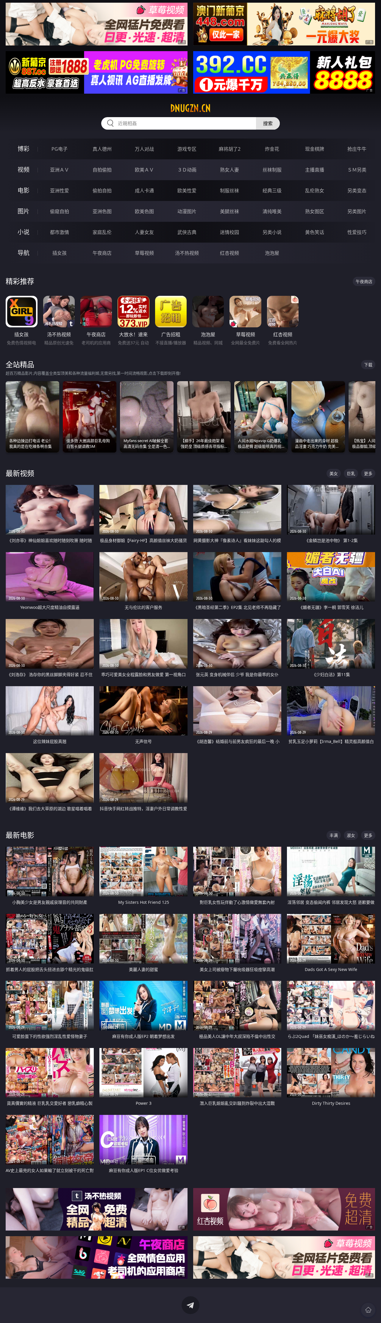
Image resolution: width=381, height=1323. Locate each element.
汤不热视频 (187, 253)
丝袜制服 (272, 169)
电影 (23, 190)
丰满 (334, 835)
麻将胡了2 (230, 149)
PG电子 (59, 149)
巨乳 (351, 473)
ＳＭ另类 (356, 169)
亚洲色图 (102, 211)
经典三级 (272, 190)
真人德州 (102, 149)
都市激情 (59, 232)
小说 (23, 232)
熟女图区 (314, 211)
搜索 (268, 123)
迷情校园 (229, 232)
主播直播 (314, 169)
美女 (334, 473)
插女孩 (59, 253)
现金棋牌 (314, 149)
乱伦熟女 (314, 190)
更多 (368, 473)
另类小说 (272, 232)
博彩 (23, 149)
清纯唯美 (272, 211)
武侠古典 (186, 232)
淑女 (351, 835)
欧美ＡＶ (144, 169)
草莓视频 (144, 253)
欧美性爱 (186, 190)
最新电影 (20, 835)
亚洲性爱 (59, 190)
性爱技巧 (356, 232)
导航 (23, 253)
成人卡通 (144, 190)
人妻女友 (144, 232)
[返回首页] (368, 1310)
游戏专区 (186, 149)
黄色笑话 (314, 232)
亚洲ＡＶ (59, 169)
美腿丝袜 (229, 211)
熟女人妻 (229, 169)
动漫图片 (186, 211)
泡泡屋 (272, 253)
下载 (368, 364)
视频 (23, 170)
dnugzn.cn (190, 108)
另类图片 (356, 211)
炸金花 (272, 149)
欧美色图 (144, 211)
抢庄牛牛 (356, 149)
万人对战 (144, 149)
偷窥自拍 (59, 211)
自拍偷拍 (102, 169)
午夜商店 (102, 253)
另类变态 (356, 190)
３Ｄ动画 (186, 169)
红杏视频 (229, 253)
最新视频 (20, 473)
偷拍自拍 (102, 190)
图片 (23, 211)
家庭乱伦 (102, 232)
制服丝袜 (229, 190)
